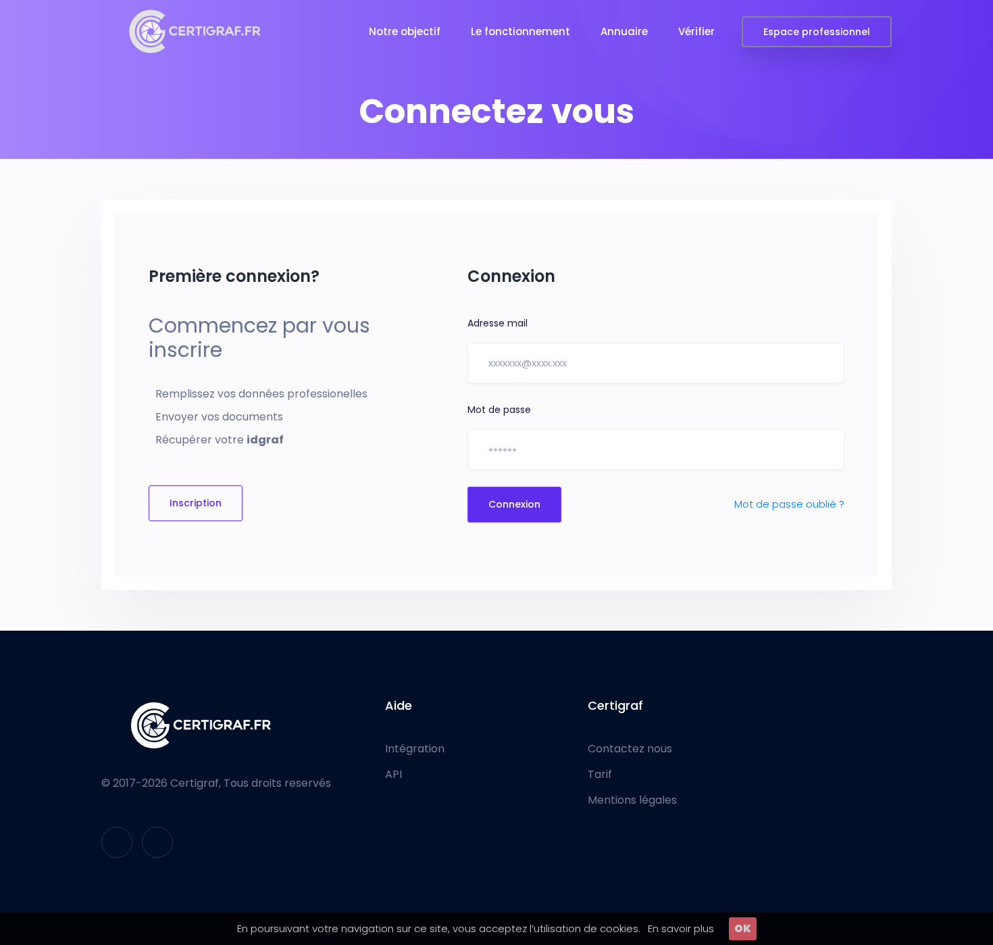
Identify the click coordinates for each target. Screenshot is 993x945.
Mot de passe (499, 409)
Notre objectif (404, 31)
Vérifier (696, 31)
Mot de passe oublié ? (789, 504)
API (393, 774)
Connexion (514, 504)
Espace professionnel (816, 32)
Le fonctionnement (520, 31)
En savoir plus (681, 928)
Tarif (600, 774)
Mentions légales (632, 800)
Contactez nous (630, 749)
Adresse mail (497, 323)
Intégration (414, 749)
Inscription (196, 503)
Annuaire (624, 31)
